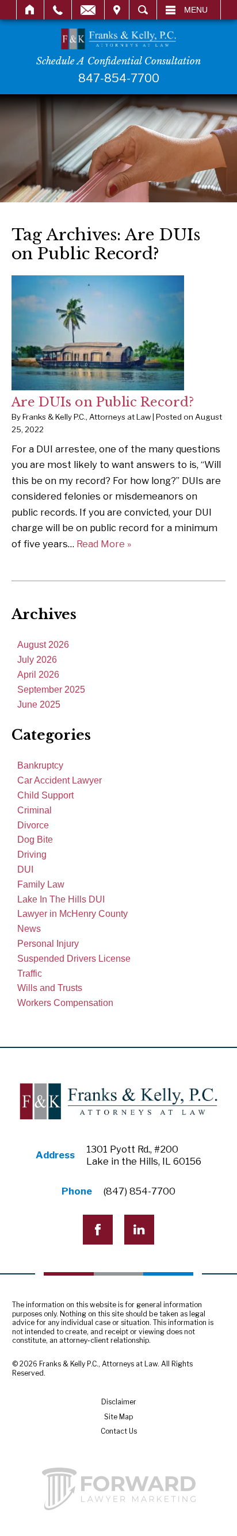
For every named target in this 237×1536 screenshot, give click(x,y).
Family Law (40, 884)
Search (142, 10)
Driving (32, 854)
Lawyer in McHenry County (72, 914)
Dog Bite (35, 839)
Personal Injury (48, 944)
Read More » (104, 544)
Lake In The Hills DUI (61, 899)
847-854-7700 (118, 78)
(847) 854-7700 (139, 1191)
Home (30, 10)
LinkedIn (139, 1230)
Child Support (45, 795)
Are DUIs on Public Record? (103, 402)
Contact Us (119, 1431)
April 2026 (38, 674)
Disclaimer (118, 1401)
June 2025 (38, 704)
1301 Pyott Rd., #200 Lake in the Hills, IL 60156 (143, 1155)
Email (88, 10)
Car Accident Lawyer (59, 780)
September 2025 (51, 689)
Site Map (118, 1416)
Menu (196, 9)
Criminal (34, 810)
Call (57, 10)
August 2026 (43, 645)
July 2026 (37, 660)
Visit (117, 10)
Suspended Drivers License (74, 958)
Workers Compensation (65, 1003)
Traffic (29, 973)
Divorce (33, 825)
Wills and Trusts (49, 988)
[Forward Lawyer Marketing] (119, 1489)
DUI (25, 869)
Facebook (98, 1230)
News (29, 929)
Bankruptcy (40, 765)
